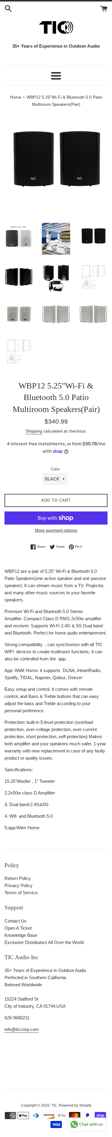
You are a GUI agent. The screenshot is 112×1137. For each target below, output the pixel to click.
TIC (54, 1105)
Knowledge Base (20, 935)
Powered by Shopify (75, 1105)
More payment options (56, 530)
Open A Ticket (18, 928)
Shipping (34, 431)
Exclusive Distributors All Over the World (44, 942)
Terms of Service (21, 892)
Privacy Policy (18, 885)
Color (55, 469)
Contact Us (15, 920)
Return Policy (17, 878)
